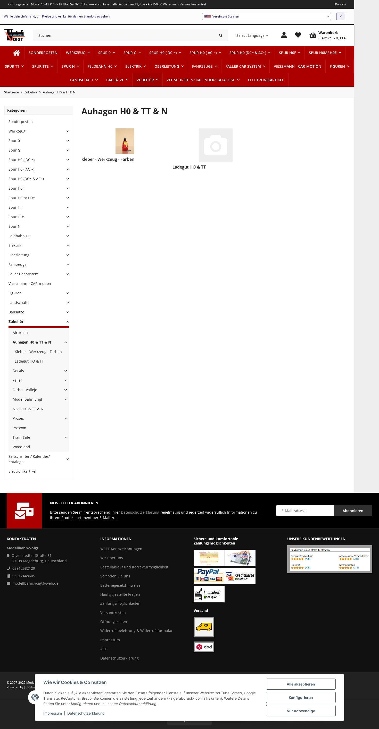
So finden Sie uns (115, 576)
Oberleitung (19, 254)
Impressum (52, 713)
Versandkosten (113, 612)
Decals (18, 370)
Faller (17, 380)
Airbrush (20, 332)
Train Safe (21, 437)
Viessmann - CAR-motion (30, 283)
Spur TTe (16, 216)
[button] (284, 35)
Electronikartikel (22, 471)
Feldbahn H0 (19, 235)
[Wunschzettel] (298, 35)
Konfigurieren (301, 697)
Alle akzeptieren (301, 684)
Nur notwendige (301, 711)
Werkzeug (17, 131)
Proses (18, 418)
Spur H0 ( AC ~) (21, 169)
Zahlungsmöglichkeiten (120, 603)
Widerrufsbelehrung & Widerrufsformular (136, 630)
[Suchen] (221, 35)
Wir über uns (111, 557)
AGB (104, 648)
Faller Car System (23, 273)
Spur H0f (16, 188)
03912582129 (23, 568)
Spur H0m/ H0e (22, 197)
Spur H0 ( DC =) (22, 159)
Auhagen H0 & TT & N (32, 342)
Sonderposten (21, 121)
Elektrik (15, 245)
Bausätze (16, 312)
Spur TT (15, 207)
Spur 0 (14, 140)
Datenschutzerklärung (86, 713)
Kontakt (340, 4)
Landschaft (18, 302)
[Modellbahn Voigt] (16, 52)
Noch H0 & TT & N (28, 408)
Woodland (21, 446)
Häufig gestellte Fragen (120, 594)
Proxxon (19, 427)
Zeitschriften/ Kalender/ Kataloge (29, 459)
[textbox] (266, 16)
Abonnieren (353, 510)
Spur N (15, 226)
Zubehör (16, 321)
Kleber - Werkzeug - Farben (38, 351)
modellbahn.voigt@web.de (35, 583)
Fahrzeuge (18, 264)
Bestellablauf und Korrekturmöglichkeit (134, 567)
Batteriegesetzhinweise (120, 585)
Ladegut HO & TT (29, 361)
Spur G (14, 150)
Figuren (15, 293)
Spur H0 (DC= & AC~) (26, 178)
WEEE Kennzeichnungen (121, 548)
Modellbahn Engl (27, 399)
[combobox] (266, 16)
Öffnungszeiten (113, 621)
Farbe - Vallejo (25, 389)
